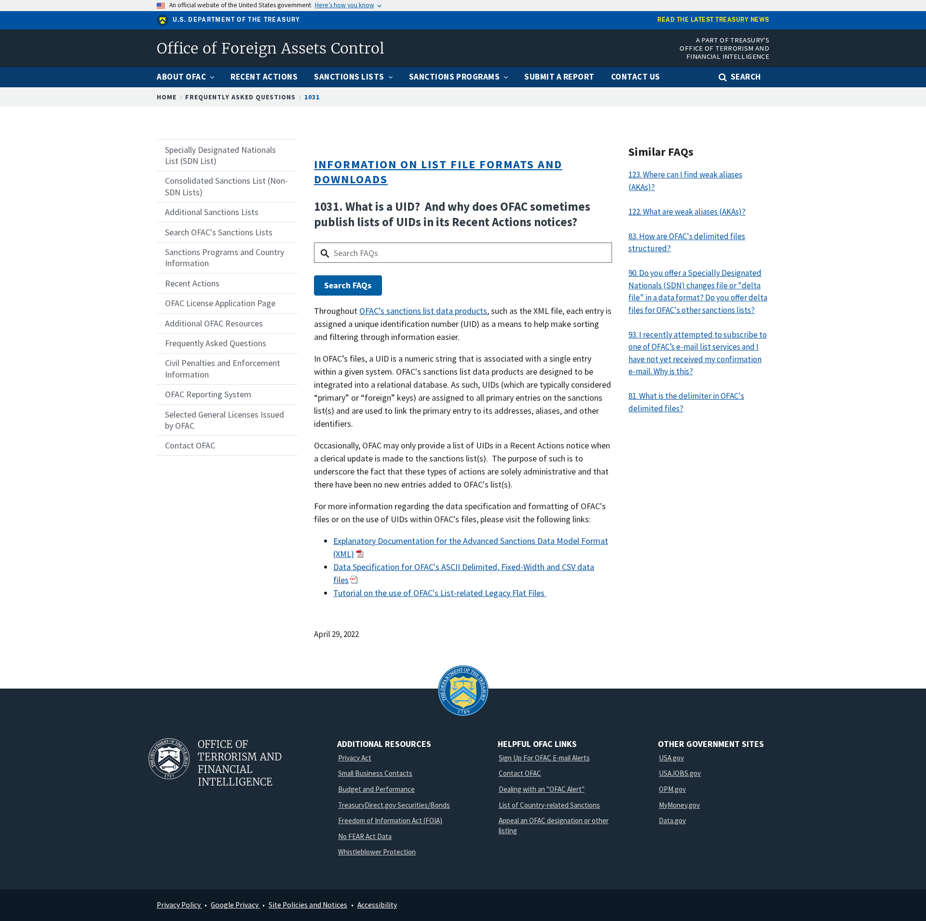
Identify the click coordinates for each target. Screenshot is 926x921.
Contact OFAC (520, 773)
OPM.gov (672, 789)
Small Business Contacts (375, 773)
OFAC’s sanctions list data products (423, 310)
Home (167, 97)
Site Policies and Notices (308, 904)
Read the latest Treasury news (713, 20)
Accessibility (377, 904)
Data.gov (672, 820)
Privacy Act (354, 757)
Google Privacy (235, 904)
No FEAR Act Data (365, 836)
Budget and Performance (376, 789)
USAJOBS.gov (680, 773)
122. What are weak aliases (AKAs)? (687, 211)
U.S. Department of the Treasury (236, 19)
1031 (312, 97)
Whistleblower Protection (377, 851)
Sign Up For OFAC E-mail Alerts (544, 757)
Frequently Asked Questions (240, 97)
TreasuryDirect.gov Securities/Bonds (394, 805)
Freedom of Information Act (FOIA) (390, 820)
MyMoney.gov (679, 805)
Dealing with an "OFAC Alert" (542, 789)
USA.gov (671, 757)
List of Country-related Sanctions (549, 805)
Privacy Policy (179, 904)
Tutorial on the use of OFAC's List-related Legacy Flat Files (439, 592)
